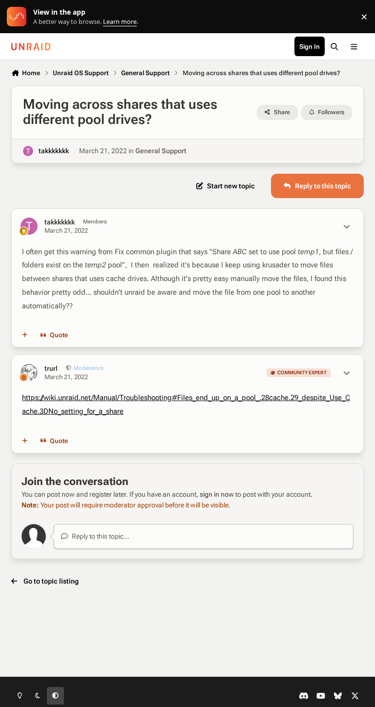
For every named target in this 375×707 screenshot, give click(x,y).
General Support (161, 151)
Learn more (19, 16)
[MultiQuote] (25, 335)
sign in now (217, 494)
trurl (51, 368)
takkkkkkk (54, 151)
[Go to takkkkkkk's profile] (28, 151)
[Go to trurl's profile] (29, 372)
